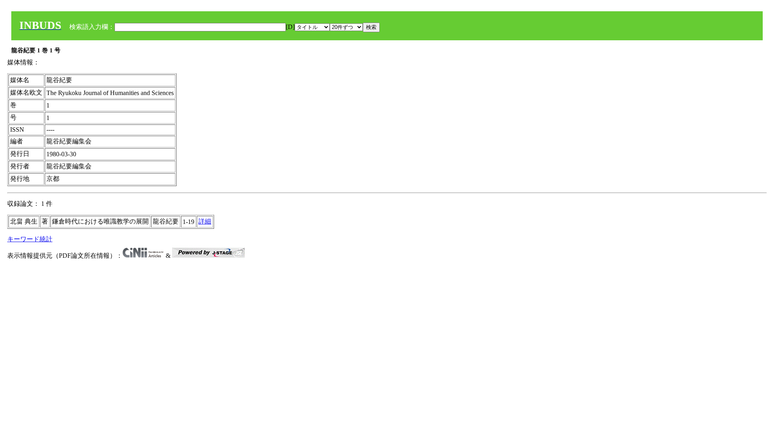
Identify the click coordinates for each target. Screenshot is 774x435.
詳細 (204, 221)
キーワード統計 (29, 239)
